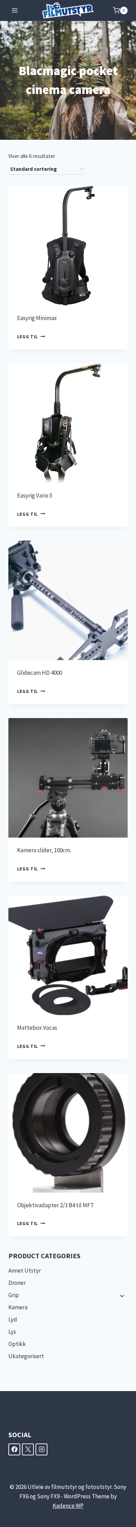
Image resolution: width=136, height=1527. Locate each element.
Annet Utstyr (24, 1270)
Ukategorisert (26, 1356)
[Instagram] (41, 1449)
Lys (12, 1332)
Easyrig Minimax (37, 318)
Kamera (18, 1307)
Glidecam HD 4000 (39, 672)
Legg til (27, 337)
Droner (17, 1283)
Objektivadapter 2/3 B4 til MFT (55, 1205)
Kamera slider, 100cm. (44, 850)
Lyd (12, 1319)
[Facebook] (14, 1449)
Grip (13, 1295)
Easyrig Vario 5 (34, 495)
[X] (28, 1449)
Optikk (17, 1344)
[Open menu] (14, 10)
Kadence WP (68, 1506)
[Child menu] (121, 1295)
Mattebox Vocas (37, 1028)
